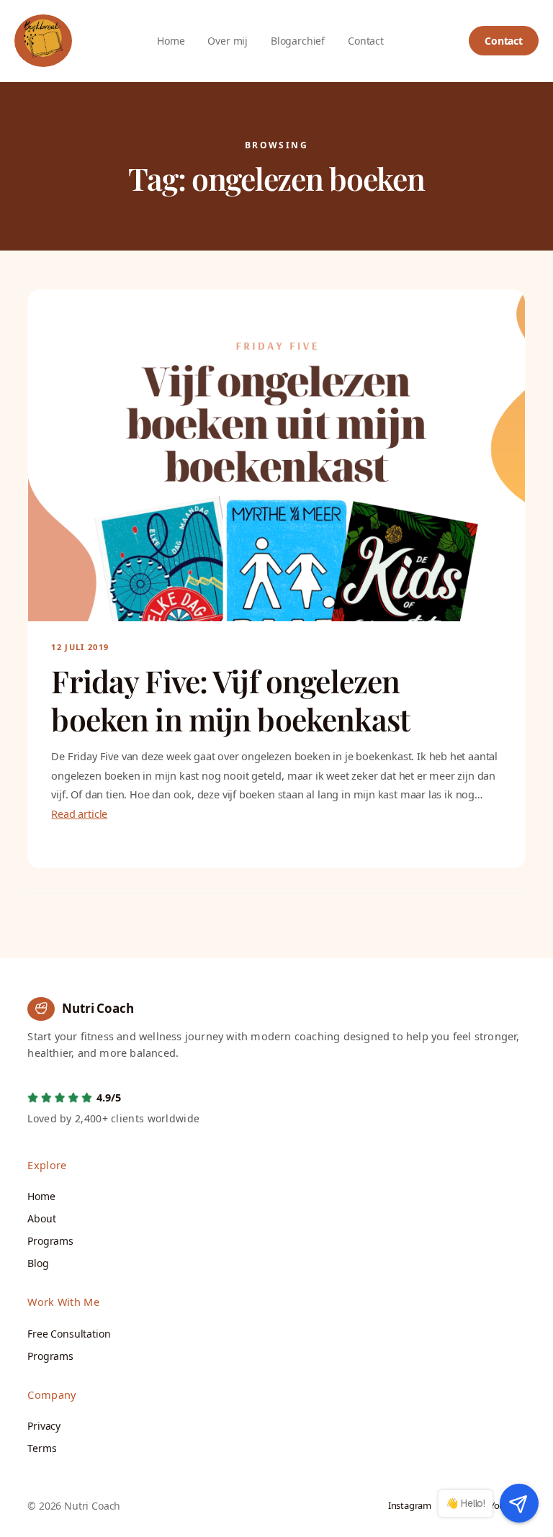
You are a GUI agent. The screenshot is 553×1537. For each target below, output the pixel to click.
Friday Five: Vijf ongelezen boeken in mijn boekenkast (230, 700)
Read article (79, 813)
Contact (504, 41)
